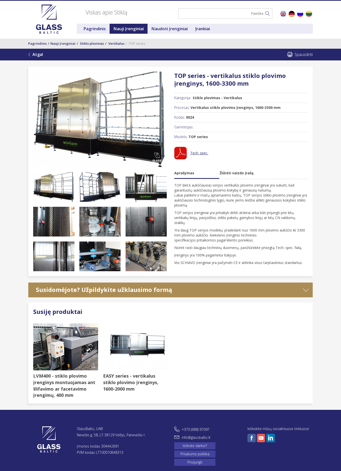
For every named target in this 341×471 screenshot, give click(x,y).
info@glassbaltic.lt (196, 437)
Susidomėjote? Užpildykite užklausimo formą (104, 289)
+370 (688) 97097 (195, 429)
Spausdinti (304, 54)
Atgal (37, 54)
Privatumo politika (194, 454)
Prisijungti (194, 462)
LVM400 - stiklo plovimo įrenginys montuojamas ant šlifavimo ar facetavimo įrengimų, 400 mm (64, 385)
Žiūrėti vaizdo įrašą (236, 173)
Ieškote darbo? (195, 445)
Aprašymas (184, 173)
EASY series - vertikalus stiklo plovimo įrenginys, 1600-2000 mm (130, 382)
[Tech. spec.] (191, 158)
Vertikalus (116, 43)
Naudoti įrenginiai (169, 28)
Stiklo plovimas (92, 43)
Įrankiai (202, 28)
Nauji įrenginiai (128, 28)
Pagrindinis (94, 28)
